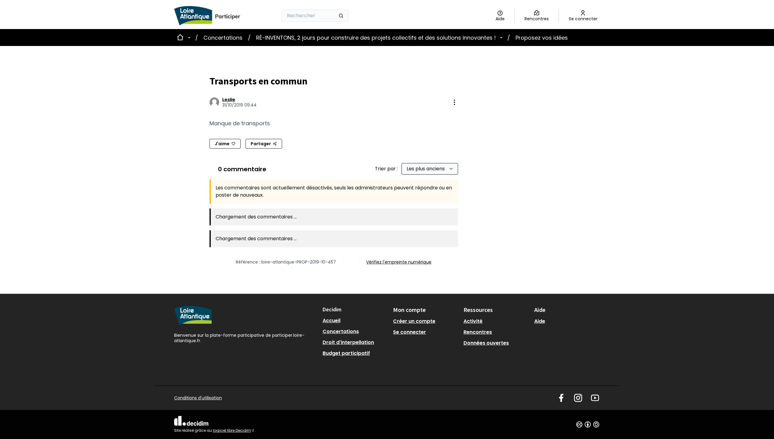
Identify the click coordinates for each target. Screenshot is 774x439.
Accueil (331, 320)
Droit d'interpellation (348, 342)
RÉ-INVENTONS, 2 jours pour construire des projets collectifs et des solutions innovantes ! (376, 37)
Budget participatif (346, 353)
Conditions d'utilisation (198, 398)
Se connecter (409, 332)
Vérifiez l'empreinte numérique (398, 262)
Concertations (222, 37)
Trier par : (387, 168)
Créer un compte (414, 321)
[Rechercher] (341, 15)
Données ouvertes (486, 342)
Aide (539, 321)
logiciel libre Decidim (234, 430)
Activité (473, 321)
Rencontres (477, 332)
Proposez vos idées (541, 37)
